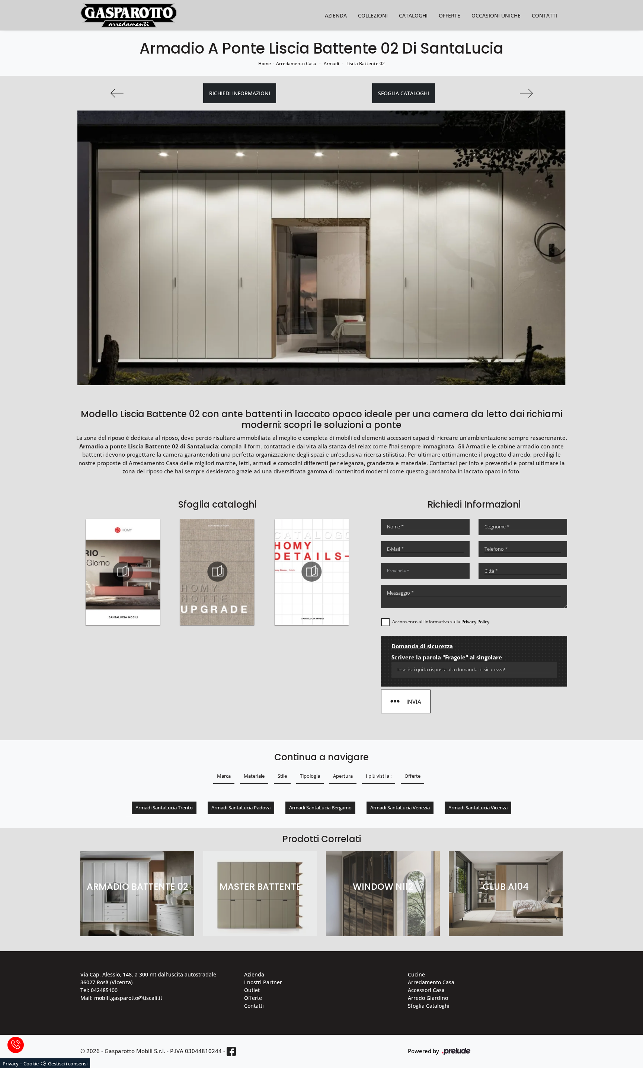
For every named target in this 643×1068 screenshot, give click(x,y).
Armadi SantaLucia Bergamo (320, 807)
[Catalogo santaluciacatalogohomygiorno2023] (312, 571)
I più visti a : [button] (378, 776)
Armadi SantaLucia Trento (164, 807)
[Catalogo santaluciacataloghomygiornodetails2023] (217, 571)
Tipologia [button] (310, 776)
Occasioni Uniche (496, 15)
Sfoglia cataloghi (403, 93)
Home (264, 63)
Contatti (544, 15)
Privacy (11, 1063)
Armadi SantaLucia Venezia (400, 807)
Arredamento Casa (296, 63)
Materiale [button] (254, 776)
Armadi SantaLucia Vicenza (478, 807)
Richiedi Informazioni (239, 93)
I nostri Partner (263, 982)
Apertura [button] (343, 776)
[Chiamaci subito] (15, 1045)
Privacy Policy (475, 621)
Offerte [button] (412, 776)
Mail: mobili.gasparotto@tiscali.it (121, 997)
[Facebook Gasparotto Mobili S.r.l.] (231, 1051)
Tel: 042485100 (99, 990)
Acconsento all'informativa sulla (440, 621)
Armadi (331, 63)
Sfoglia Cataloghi (429, 1005)
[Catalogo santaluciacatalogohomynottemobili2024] (123, 571)
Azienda (336, 15)
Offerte (449, 15)
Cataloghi (413, 15)
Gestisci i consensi (67, 1063)
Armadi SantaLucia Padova (241, 807)
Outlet (252, 990)
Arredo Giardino (428, 997)
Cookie (31, 1063)
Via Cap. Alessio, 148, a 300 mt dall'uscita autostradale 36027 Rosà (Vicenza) (148, 978)
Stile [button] (282, 776)
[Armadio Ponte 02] (526, 93)
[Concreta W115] (116, 93)
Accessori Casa (426, 990)
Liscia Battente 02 (365, 63)
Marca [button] (224, 776)
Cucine (416, 974)
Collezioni (373, 15)
